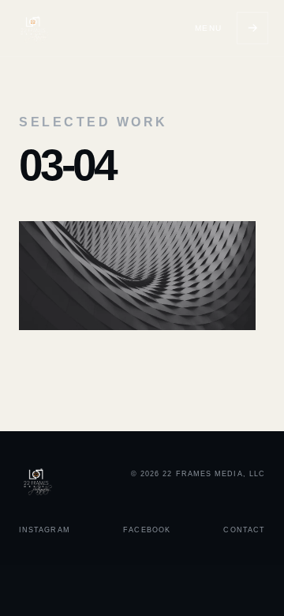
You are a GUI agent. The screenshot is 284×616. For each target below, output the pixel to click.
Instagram (44, 530)
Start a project (253, 28)
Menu (208, 28)
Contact (244, 530)
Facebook (146, 530)
